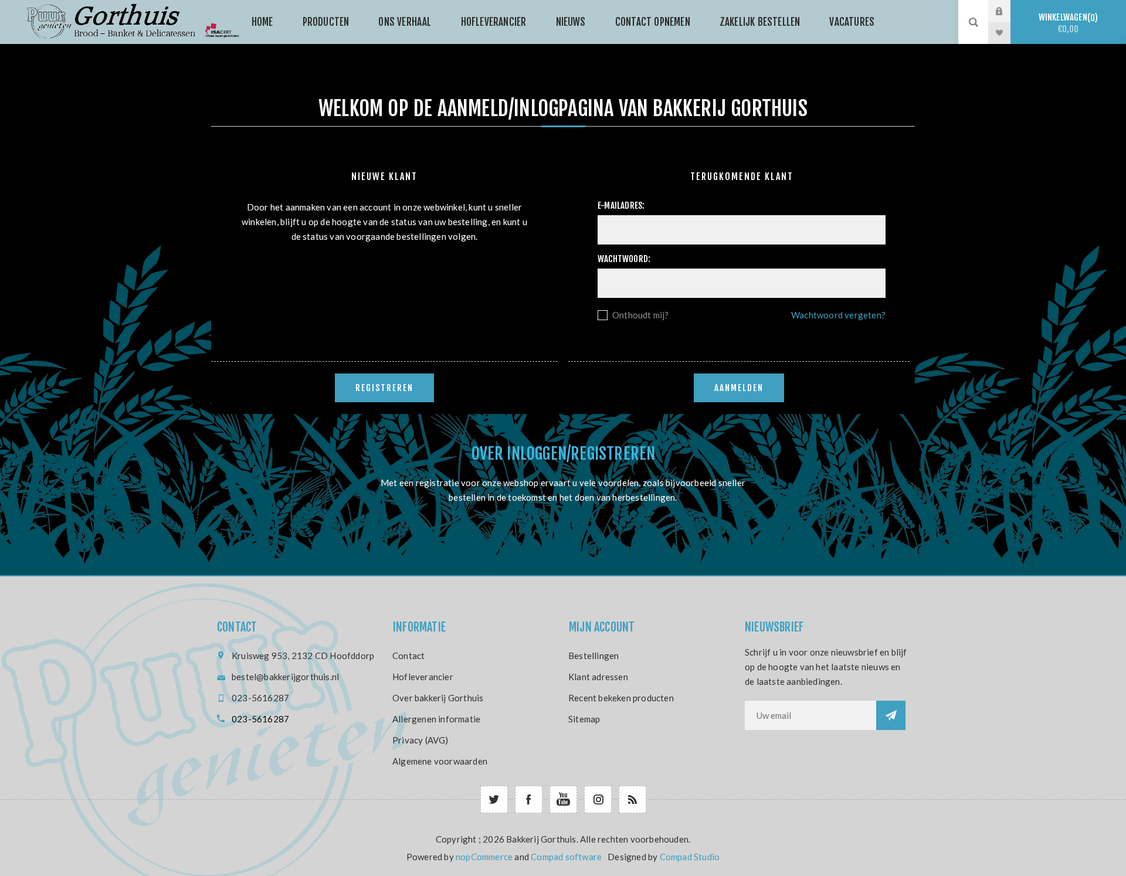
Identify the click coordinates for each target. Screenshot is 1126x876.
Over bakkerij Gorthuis (437, 697)
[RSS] (632, 799)
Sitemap (584, 719)
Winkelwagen (1067, 23)
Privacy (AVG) (420, 740)
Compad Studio (690, 856)
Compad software (566, 856)
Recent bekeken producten (621, 697)
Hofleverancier (422, 676)
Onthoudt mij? (640, 315)
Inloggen (1008, 11)
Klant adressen (598, 676)
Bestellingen (593, 655)
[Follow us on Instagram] (598, 799)
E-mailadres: (621, 205)
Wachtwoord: (624, 258)
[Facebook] (528, 799)
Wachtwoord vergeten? (838, 315)
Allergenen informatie (436, 719)
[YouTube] (563, 799)
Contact (408, 655)
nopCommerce (484, 856)
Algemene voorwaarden (439, 761)
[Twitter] (494, 799)
